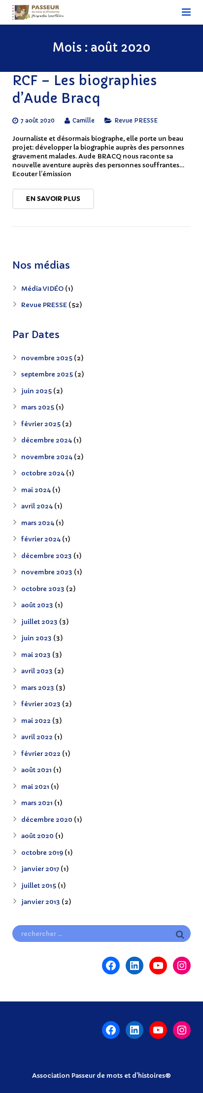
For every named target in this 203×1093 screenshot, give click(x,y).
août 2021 (36, 770)
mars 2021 (37, 803)
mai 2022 (36, 721)
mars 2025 (37, 407)
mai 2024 (36, 490)
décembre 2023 (46, 556)
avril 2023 (37, 671)
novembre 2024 (46, 457)
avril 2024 (37, 506)
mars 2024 (37, 523)
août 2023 (37, 605)
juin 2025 (36, 391)
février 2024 (41, 539)
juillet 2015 (38, 885)
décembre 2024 (46, 440)
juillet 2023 (39, 622)
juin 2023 (36, 638)
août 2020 (37, 836)
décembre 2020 (46, 819)
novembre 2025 (46, 358)
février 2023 (41, 704)
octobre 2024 (43, 473)
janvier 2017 (40, 869)
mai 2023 (36, 655)
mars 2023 (37, 688)
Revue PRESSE (136, 120)
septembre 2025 (47, 374)
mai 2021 (35, 786)
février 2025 (41, 424)
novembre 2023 (46, 572)
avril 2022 (37, 737)
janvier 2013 (40, 902)
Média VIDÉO (42, 288)
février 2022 (41, 753)
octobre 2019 (42, 852)
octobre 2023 (43, 589)
